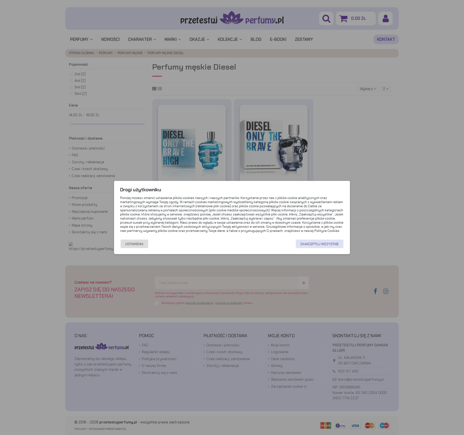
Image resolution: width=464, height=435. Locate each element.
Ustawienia (134, 244)
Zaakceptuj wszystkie (319, 244)
